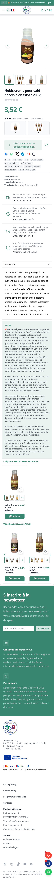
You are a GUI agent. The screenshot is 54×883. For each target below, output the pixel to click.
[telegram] (22, 154)
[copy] (33, 154)
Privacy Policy (9, 784)
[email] (28, 154)
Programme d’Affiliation (14, 796)
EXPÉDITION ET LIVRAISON (16, 817)
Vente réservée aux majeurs (16, 821)
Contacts (7, 803)
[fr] (13, 10)
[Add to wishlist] (20, 489)
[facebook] (6, 154)
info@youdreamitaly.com (28, 390)
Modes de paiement (12, 825)
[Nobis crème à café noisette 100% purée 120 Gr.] (15, 480)
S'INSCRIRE (43, 628)
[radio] (15, 128)
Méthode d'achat (11, 813)
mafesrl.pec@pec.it (24, 874)
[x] (17, 154)
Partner (6, 843)
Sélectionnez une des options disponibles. (24, 145)
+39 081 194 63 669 (12, 748)
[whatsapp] (11, 154)
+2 (22, 497)
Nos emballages (10, 847)
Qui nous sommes (11, 839)
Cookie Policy (9, 790)
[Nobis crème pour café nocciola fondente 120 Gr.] (15, 542)
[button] (5, 555)
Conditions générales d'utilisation (19, 829)
